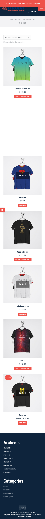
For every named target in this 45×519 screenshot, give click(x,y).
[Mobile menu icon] (41, 7)
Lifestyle (6, 490)
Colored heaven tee (22, 89)
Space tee (22, 361)
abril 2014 (7, 451)
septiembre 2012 (9, 469)
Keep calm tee (22, 252)
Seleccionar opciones (22, 96)
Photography (8, 493)
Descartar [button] (36, 3)
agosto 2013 (8, 458)
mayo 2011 (7, 472)
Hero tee (22, 197)
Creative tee (23, 143)
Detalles (22, 205)
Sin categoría (8, 497)
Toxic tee (22, 415)
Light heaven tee (22, 306)
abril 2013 (7, 462)
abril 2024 (7, 448)
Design (5, 486)
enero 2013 (7, 465)
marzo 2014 (7, 455)
